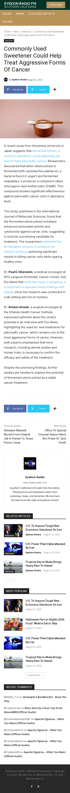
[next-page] (12, 579)
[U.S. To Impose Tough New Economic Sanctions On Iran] (13, 530)
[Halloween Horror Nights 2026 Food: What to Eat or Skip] (13, 624)
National (26, 31)
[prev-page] (6, 579)
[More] (55, 89)
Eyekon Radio (19, 79)
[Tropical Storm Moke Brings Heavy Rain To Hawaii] (13, 566)
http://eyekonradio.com (35, 482)
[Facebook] (31, 786)
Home (7, 31)
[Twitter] (38, 786)
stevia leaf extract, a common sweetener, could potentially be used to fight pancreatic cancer (32, 156)
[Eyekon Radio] (6, 80)
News (16, 31)
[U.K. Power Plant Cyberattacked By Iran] (13, 548)
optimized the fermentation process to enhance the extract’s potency (32, 246)
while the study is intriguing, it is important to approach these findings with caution (35, 287)
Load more (34, 675)
